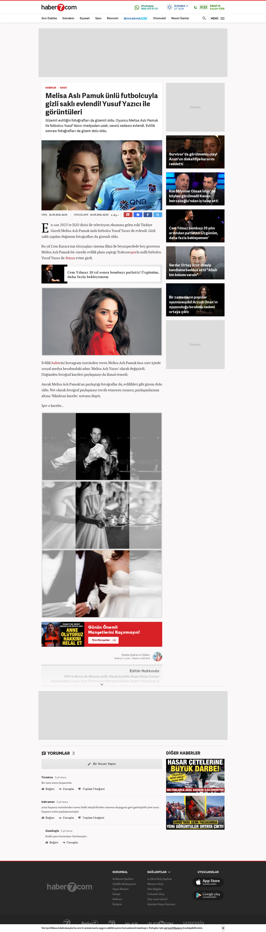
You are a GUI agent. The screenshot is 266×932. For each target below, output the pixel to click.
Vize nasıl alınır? (157, 899)
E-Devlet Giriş (155, 894)
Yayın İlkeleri (121, 889)
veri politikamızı (173, 928)
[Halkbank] (135, 18)
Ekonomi (112, 18)
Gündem (68, 18)
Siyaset (85, 18)
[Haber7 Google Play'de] (208, 895)
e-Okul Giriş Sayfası (159, 879)
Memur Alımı (155, 884)
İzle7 (160, 923)
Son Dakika (49, 18)
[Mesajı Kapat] (223, 928)
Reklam (117, 899)
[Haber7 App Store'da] (208, 882)
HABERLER (50, 88)
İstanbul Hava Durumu (161, 904)
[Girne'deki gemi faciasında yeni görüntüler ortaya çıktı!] (195, 812)
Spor (98, 18)
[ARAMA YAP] (203, 18)
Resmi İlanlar (180, 18)
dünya (70, 257)
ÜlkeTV (131, 923)
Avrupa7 (111, 923)
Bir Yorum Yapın (104, 764)
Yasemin (193, 923)
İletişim (117, 904)
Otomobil (159, 18)
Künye (116, 894)
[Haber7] (59, 7)
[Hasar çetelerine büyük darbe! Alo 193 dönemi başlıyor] (195, 775)
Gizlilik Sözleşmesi (124, 884)
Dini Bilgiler (154, 889)
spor (133, 252)
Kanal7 (67, 923)
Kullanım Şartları (123, 879)
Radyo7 (90, 923)
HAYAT (63, 88)
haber (56, 362)
